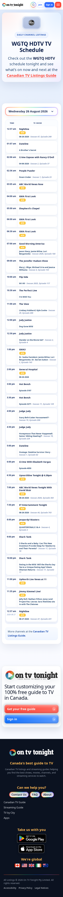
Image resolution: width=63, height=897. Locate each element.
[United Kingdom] (31, 865)
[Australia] (45, 865)
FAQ (35, 794)
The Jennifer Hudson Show (33, 260)
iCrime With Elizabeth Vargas (35, 461)
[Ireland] (38, 865)
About (47, 794)
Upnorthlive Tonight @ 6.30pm (35, 475)
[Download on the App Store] (31, 848)
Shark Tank (25, 536)
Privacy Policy (25, 887)
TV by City (9, 812)
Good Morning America (31, 243)
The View (24, 303)
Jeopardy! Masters (29, 519)
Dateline (23, 143)
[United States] (24, 865)
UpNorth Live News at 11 (32, 579)
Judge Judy (25, 411)
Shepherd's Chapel (29, 208)
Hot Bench (24, 384)
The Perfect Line (28, 290)
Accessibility (10, 887)
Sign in (49, 4)
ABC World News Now (31, 184)
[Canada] (17, 865)
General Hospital (28, 369)
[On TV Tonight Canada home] (31, 675)
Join (40, 4)
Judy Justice (25, 320)
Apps (6, 818)
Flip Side (23, 276)
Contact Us (18, 794)
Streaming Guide (13, 807)
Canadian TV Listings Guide (31, 75)
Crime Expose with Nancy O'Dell (36, 157)
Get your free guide (21, 709)
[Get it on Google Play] (31, 838)
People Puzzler (27, 170)
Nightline (24, 129)
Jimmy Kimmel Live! (30, 591)
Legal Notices (41, 887)
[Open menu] (58, 5)
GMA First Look (27, 196)
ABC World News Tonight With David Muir (35, 489)
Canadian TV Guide (15, 802)
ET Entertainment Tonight (33, 504)
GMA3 (22, 349)
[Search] (33, 5)
